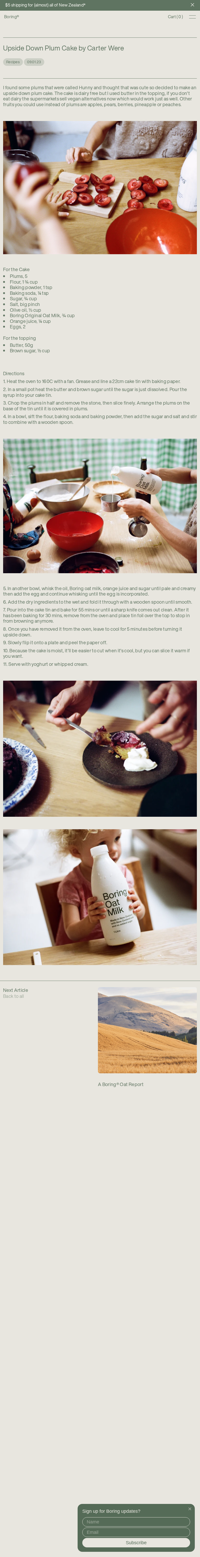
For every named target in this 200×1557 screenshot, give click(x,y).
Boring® (11, 17)
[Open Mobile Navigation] (192, 17)
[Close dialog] (190, 1509)
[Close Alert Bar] (192, 5)
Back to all (13, 996)
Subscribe (136, 1542)
